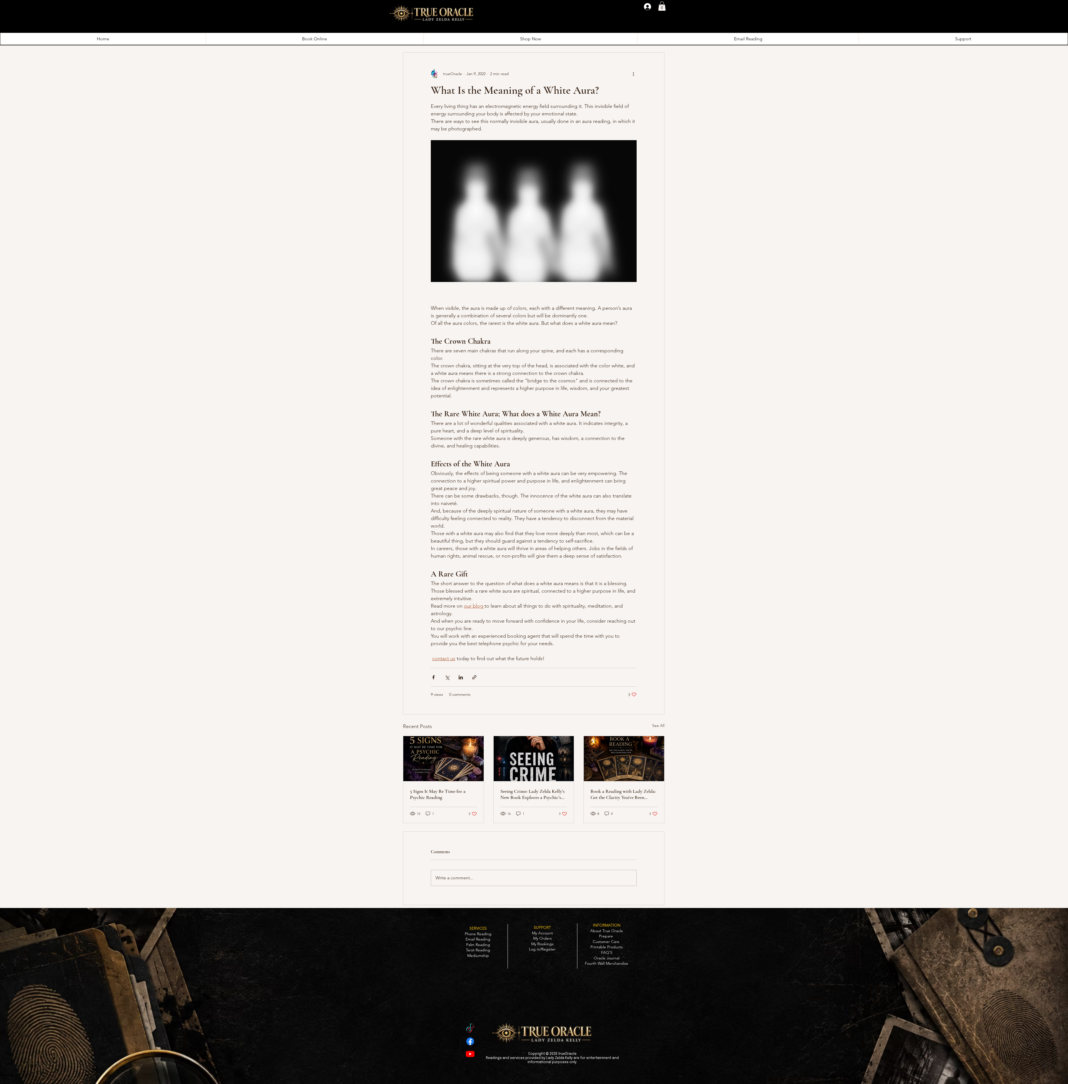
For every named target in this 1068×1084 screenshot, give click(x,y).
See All (658, 725)
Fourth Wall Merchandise (606, 963)
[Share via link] (474, 677)
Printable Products (606, 946)
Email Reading (478, 939)
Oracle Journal (606, 958)
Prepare (606, 936)
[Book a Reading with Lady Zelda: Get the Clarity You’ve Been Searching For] (624, 758)
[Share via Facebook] (433, 677)
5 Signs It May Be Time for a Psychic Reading (438, 794)
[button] (662, 6)
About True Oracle (606, 930)
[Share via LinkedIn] (460, 677)
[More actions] (633, 73)
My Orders (542, 938)
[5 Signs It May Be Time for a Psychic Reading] (443, 758)
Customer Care (606, 941)
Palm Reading (478, 944)
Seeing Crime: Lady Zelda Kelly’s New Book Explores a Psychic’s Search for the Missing (532, 794)
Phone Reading (478, 933)
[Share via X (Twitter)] (447, 677)
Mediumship (478, 955)
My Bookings (542, 943)
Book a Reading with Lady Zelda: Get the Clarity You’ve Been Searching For (623, 794)
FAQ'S (606, 952)
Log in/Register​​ (542, 949)
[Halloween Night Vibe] (470, 1029)
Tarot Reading (478, 949)
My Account (542, 932)
